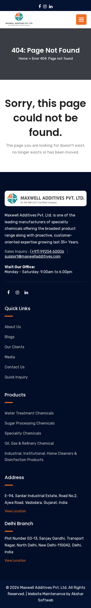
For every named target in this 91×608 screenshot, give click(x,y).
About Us (13, 327)
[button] (81, 19)
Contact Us (14, 367)
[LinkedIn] (50, 7)
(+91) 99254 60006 (47, 251)
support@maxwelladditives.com (33, 256)
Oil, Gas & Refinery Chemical (29, 443)
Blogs (9, 337)
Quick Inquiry (16, 377)
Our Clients (14, 347)
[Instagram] (45, 7)
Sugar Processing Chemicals (30, 423)
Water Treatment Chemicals (29, 413)
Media (10, 357)
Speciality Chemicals (23, 433)
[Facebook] (39, 7)
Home (23, 58)
